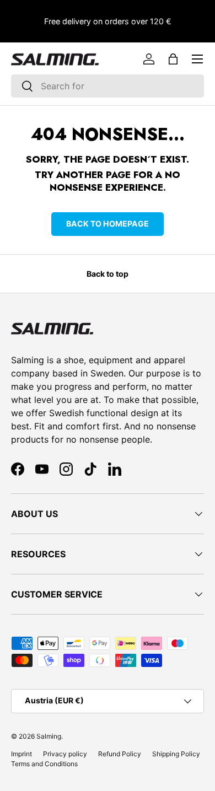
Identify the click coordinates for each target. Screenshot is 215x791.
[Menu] (197, 59)
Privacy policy (65, 754)
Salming (48, 736)
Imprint (21, 754)
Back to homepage (107, 223)
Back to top (107, 273)
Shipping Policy (176, 754)
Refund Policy (119, 754)
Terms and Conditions (44, 764)
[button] (173, 59)
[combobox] (107, 86)
